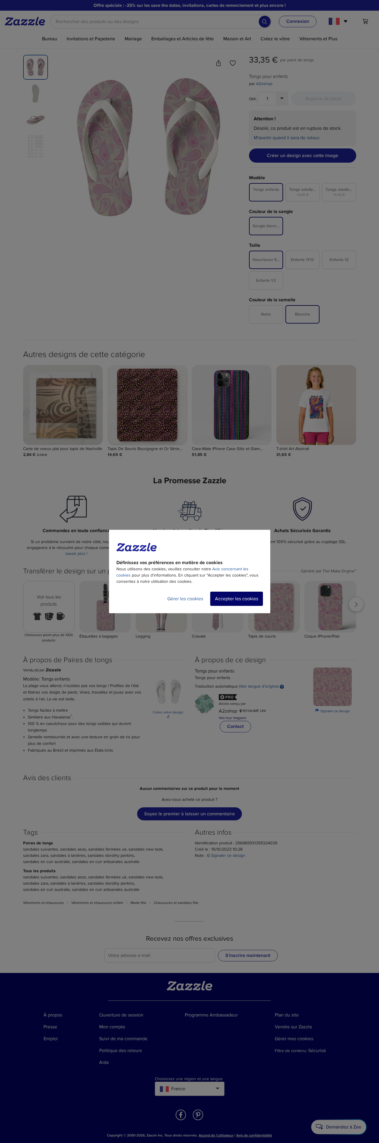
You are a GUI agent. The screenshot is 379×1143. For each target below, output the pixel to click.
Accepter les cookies (236, 599)
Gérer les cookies (185, 599)
